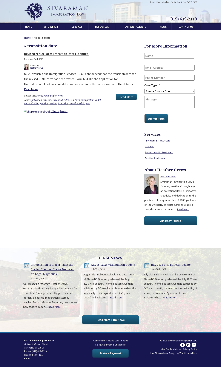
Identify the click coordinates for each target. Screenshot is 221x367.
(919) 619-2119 (183, 19)
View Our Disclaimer (171, 349)
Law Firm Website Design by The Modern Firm (173, 353)
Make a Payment (110, 353)
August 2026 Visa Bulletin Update (113, 264)
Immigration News (53, 95)
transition (63, 103)
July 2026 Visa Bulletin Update (171, 264)
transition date (77, 103)
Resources (102, 26)
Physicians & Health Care (157, 140)
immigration (87, 100)
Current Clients (135, 26)
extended (58, 100)
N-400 (98, 100)
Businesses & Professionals (159, 152)
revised (53, 103)
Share (55, 111)
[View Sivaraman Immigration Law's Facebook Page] (183, 345)
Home (28, 26)
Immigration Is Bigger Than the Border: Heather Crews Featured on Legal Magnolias (52, 269)
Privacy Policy (190, 349)
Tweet (64, 111)
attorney (47, 100)
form (77, 100)
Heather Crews (168, 176)
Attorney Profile (170, 221)
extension (69, 100)
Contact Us (185, 26)
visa (88, 103)
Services (77, 26)
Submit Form (156, 118)
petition (44, 103)
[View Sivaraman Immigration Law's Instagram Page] (194, 345)
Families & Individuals (156, 158)
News (163, 26)
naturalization (31, 103)
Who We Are (51, 26)
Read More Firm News (111, 320)
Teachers (149, 146)
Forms (39, 95)
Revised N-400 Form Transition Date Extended (56, 54)
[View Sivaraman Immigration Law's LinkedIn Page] (188, 345)
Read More (31, 89)
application (36, 100)
